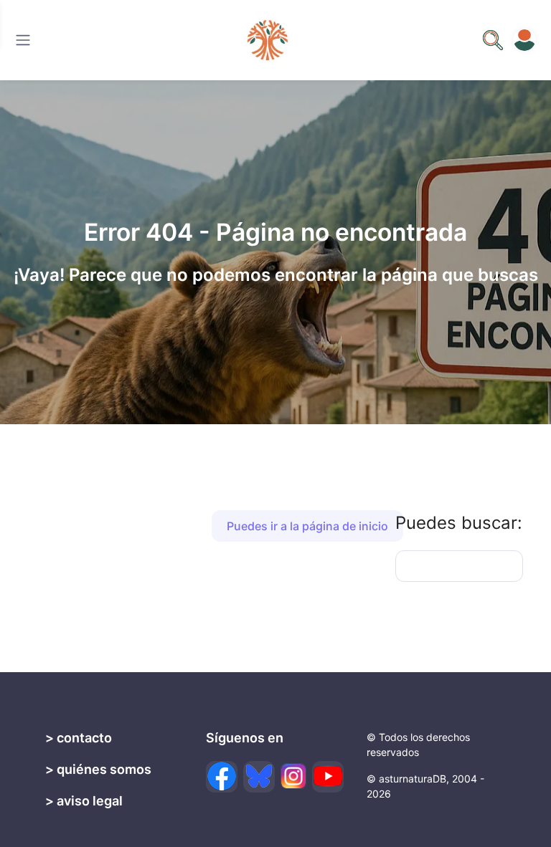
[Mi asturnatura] (524, 40)
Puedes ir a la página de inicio (307, 526)
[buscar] (493, 40)
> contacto (78, 737)
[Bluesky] (259, 777)
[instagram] (293, 776)
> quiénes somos (98, 769)
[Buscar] (23, 40)
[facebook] (221, 777)
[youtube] (328, 777)
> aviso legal (84, 800)
